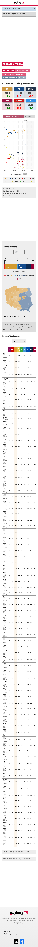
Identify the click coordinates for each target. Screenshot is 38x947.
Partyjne (8, 71)
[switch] (24, 174)
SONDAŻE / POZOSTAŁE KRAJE (15, 14)
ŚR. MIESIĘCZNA (29, 116)
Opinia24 (5, 366)
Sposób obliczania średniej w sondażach (16, 859)
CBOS (4, 456)
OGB (4, 353)
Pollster (4, 392)
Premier (8, 74)
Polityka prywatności (11, 934)
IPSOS (4, 761)
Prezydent (22, 71)
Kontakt (7, 931)
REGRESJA (22, 78)
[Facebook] (22, 941)
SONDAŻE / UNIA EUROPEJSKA (15, 9)
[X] (16, 941)
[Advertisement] (19, 38)
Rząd (20, 74)
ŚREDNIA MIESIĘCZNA (10, 78)
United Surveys (4, 359)
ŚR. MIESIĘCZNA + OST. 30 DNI (13, 116)
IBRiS (4, 371)
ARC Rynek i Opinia (5, 379)
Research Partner (5, 500)
